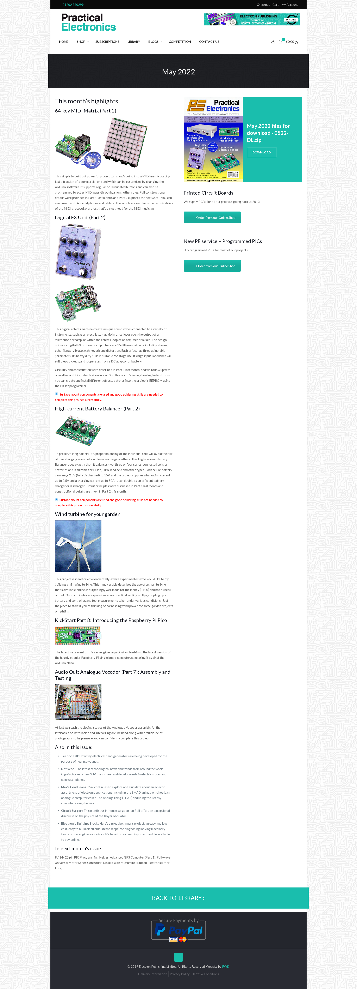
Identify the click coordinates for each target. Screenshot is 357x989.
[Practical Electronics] (89, 22)
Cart (276, 4)
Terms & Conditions (205, 974)
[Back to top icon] (178, 957)
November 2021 (43, 985)
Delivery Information (152, 974)
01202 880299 (73, 4)
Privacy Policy (180, 974)
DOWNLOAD (261, 152)
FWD (226, 966)
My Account (289, 4)
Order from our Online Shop (216, 217)
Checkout (263, 4)
